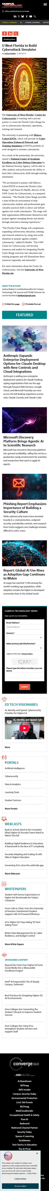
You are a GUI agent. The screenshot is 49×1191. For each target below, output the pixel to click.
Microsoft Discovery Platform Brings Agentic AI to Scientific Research (23, 441)
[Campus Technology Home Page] (12, 5)
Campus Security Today (24, 1093)
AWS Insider (25, 1089)
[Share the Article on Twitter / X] (16, 33)
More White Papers (14, 944)
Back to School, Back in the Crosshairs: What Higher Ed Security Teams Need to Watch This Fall (24, 832)
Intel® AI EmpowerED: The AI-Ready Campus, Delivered (22, 983)
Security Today (24, 1131)
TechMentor (24, 1140)
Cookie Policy (31, 1173)
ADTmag (24, 1085)
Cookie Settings (20, 1179)
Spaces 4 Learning (24, 1136)
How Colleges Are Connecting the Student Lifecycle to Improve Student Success (23, 1012)
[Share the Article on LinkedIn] (10, 33)
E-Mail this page (12, 304)
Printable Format (33, 304)
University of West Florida (19, 115)
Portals (12, 762)
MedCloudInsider (24, 1110)
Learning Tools (12, 792)
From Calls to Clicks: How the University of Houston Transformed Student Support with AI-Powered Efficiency (24, 911)
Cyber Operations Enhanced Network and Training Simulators (23, 142)
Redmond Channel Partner (24, 1127)
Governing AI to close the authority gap (24, 865)
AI (21, 22)
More (7, 747)
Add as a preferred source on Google (17, 11)
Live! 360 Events (24, 1102)
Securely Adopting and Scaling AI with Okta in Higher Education (23, 856)
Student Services (13, 800)
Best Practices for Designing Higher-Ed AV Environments (23, 997)
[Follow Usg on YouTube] (30, 16)
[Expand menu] (45, 5)
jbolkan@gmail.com (27, 295)
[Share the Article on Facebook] (4, 33)
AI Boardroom (24, 1081)
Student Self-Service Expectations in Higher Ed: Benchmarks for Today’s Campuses (22, 897)
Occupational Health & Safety (24, 1115)
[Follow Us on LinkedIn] (15, 16)
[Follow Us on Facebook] (26, 16)
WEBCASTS (13, 823)
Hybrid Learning (32, 22)
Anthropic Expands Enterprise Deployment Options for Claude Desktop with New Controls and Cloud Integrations (24, 363)
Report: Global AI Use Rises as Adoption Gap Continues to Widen (24, 574)
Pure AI (24, 1119)
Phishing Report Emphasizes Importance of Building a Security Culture (24, 507)
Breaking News (9, 39)
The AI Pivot (25, 1148)
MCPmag (24, 1106)
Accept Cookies (20, 1186)
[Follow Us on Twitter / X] (19, 16)
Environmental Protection (24, 1098)
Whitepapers (15, 888)
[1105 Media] (24, 1075)
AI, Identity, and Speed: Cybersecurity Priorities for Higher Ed (23, 712)
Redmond (24, 1123)
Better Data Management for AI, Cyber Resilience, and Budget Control (23, 934)
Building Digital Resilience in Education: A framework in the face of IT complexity (24, 845)
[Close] (37, 1153)
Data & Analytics (13, 784)
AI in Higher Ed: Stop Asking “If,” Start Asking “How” (22, 924)
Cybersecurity (11, 776)
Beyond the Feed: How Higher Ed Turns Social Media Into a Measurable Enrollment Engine (24, 968)
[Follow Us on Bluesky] (22, 16)
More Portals (11, 808)
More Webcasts (12, 873)
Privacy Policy (27, 653)
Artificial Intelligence (15, 768)
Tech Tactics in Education (24, 1144)
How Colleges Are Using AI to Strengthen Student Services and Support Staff (21, 1028)
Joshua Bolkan (10, 53)
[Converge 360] (25, 1064)
